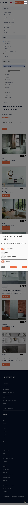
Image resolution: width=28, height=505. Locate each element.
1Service (7, 253)
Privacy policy (20, 244)
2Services (7, 250)
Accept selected (13, 266)
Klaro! (25, 269)
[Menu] (25, 2)
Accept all (24, 266)
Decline (3, 266)
